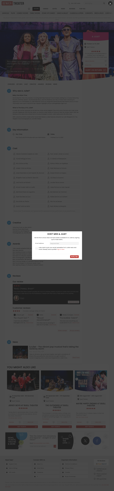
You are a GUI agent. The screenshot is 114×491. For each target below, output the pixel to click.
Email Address (39, 243)
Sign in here (60, 249)
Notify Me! (74, 257)
